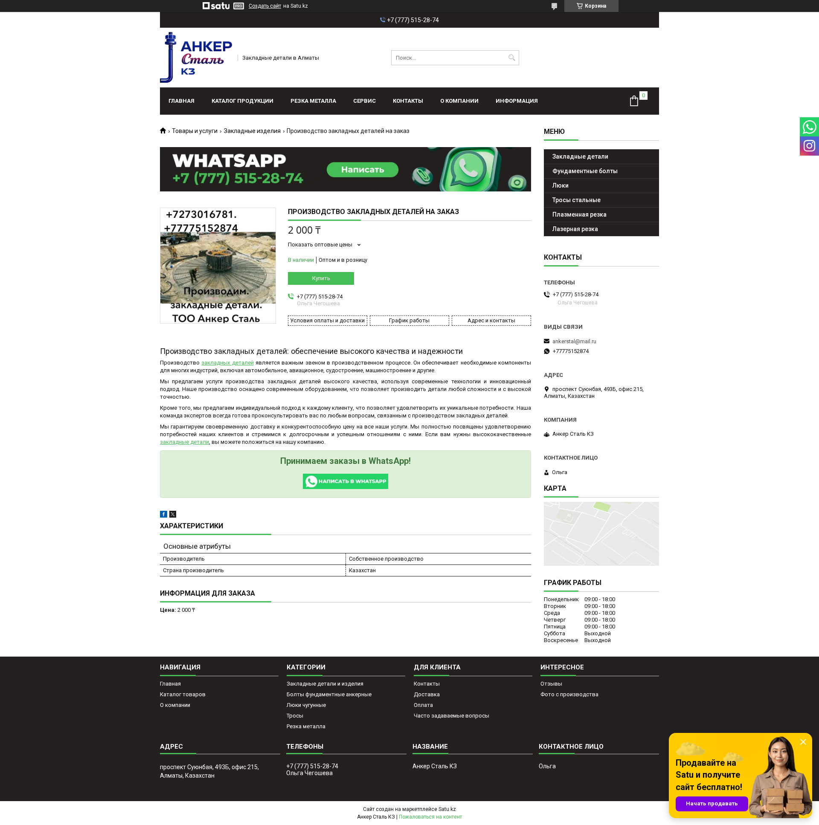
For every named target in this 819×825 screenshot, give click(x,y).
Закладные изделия (252, 130)
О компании (459, 101)
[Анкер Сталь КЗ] (196, 57)
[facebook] (163, 515)
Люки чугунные (306, 705)
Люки (560, 185)
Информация (517, 101)
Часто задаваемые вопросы (451, 715)
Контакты (408, 101)
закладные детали (184, 442)
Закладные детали (580, 156)
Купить (321, 278)
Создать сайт (265, 6)
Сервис (364, 101)
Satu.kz (447, 809)
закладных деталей (227, 362)
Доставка (427, 694)
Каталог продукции (242, 101)
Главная (181, 101)
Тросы (295, 715)
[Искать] (511, 57)
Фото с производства (569, 694)
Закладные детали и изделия (325, 683)
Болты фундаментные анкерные (329, 694)
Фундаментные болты (585, 171)
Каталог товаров (183, 694)
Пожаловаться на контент (430, 817)
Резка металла (313, 101)
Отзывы (551, 683)
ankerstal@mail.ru (574, 341)
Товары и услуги (195, 130)
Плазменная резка (579, 214)
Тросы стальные (576, 200)
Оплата (423, 705)
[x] (172, 515)
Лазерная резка (575, 229)
